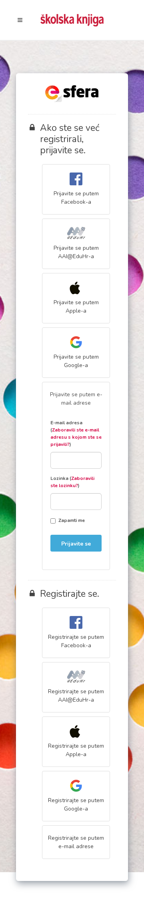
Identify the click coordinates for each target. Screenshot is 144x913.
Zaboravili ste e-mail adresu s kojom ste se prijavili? (76, 437)
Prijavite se (76, 544)
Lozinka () (72, 482)
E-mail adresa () (76, 433)
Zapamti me (71, 520)
